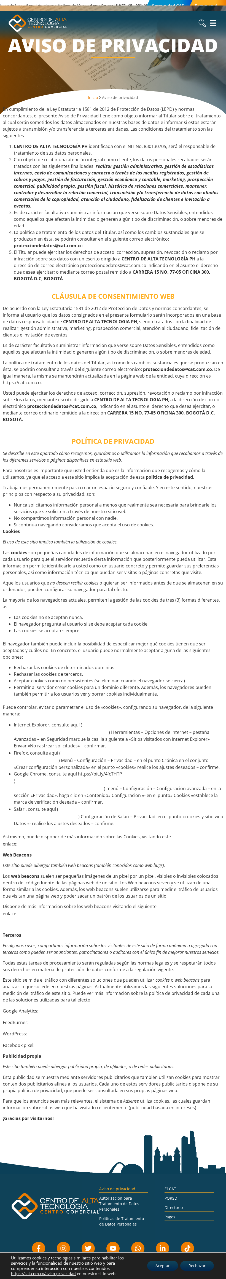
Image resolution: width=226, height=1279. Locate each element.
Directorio (174, 1207)
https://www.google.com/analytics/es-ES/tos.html (97, 1010)
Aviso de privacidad (117, 1188)
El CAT (170, 1188)
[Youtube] (113, 1248)
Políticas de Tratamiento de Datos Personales (121, 1221)
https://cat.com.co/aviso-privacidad (43, 1273)
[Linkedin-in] (162, 1248)
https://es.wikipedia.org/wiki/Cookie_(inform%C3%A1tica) (84, 843)
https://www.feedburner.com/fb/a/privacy (78, 1022)
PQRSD (171, 1198)
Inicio (93, 97)
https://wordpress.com (54, 1033)
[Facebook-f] (38, 1248)
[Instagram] (63, 1248)
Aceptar (162, 1265)
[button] (202, 23)
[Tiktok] (187, 1248)
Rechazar (197, 1265)
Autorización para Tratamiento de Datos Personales (119, 1203)
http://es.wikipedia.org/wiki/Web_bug (61, 913)
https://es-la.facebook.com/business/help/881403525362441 (106, 1045)
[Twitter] (88, 1248)
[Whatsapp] (137, 1248)
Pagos (170, 1216)
